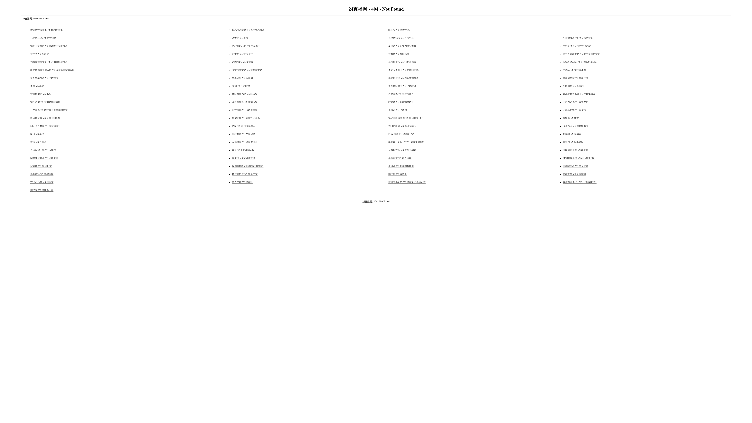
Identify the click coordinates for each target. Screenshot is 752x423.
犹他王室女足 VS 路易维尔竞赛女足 (49, 45)
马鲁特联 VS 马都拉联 (41, 174)
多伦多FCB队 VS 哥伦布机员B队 (580, 62)
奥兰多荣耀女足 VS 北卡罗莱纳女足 (581, 53)
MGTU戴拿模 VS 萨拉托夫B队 (579, 158)
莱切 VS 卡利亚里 (241, 86)
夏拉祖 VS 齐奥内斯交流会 (402, 45)
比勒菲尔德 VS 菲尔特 (574, 110)
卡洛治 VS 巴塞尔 (397, 110)
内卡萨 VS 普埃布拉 (242, 53)
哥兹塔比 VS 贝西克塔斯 (245, 110)
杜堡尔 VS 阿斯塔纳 (573, 142)
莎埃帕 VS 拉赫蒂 (572, 134)
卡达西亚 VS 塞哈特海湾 (575, 126)
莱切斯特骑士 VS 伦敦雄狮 (402, 86)
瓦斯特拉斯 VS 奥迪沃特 (245, 102)
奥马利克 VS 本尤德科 (399, 158)
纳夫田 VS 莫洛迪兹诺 (243, 158)
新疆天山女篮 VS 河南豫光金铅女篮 (407, 182)
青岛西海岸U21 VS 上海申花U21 (580, 182)
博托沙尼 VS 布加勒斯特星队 (45, 102)
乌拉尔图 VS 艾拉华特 (243, 134)
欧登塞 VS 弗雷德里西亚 (401, 102)
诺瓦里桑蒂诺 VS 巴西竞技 (44, 78)
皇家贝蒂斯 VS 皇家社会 (575, 78)
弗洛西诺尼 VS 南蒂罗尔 (575, 102)
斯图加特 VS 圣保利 (573, 86)
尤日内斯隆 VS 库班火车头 (402, 126)
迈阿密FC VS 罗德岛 (242, 62)
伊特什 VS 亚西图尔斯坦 (401, 166)
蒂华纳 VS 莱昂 (240, 37)
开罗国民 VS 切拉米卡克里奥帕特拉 (49, 110)
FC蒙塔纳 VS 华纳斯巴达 (401, 134)
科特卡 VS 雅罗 (571, 118)
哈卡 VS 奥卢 (37, 134)
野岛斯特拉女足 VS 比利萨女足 (46, 29)
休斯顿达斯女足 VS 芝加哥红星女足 (49, 62)
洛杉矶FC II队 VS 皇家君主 (246, 45)
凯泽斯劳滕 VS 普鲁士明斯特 (45, 118)
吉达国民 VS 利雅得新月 (401, 94)
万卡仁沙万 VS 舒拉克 (41, 182)
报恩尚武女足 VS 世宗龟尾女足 (248, 29)
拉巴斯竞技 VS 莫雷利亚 (401, 37)
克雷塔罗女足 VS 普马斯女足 (247, 70)
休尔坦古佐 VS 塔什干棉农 (402, 150)
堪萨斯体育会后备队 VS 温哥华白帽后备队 (52, 70)
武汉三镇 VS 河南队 (242, 182)
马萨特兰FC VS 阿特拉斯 (43, 37)
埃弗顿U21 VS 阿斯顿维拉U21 (247, 166)
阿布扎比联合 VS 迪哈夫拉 (44, 158)
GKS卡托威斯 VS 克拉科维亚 (45, 126)
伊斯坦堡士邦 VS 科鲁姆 (575, 150)
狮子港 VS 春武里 (397, 174)
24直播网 (367, 201)
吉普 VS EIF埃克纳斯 (243, 150)
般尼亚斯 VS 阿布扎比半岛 (246, 118)
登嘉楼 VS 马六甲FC (41, 166)
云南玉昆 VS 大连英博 (574, 174)
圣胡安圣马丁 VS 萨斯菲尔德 (403, 70)
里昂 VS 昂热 (37, 86)
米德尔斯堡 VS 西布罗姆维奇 (403, 78)
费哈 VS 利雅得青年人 (243, 126)
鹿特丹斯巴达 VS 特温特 (245, 94)
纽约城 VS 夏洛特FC (399, 29)
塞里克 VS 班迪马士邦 (41, 190)
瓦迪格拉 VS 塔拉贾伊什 (245, 142)
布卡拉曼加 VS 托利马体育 (402, 62)
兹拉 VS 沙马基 (38, 142)
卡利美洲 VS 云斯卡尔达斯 (577, 45)
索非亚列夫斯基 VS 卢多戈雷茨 (579, 94)
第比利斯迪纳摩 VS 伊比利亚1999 (405, 118)
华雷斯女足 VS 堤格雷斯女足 (578, 37)
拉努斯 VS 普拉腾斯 (398, 53)
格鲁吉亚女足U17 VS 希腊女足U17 (406, 142)
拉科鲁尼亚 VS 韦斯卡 (41, 94)
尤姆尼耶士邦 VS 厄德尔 (43, 150)
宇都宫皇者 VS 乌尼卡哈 (575, 166)
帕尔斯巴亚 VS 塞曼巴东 (245, 174)
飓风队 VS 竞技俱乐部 (574, 70)
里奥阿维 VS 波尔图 (242, 78)
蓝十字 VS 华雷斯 (39, 53)
